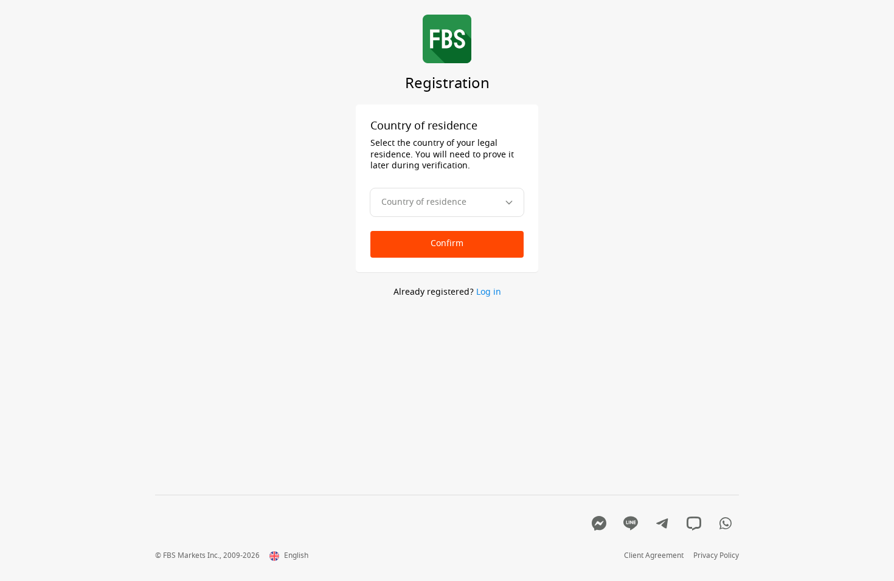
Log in (488, 292)
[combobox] (447, 202)
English (296, 556)
